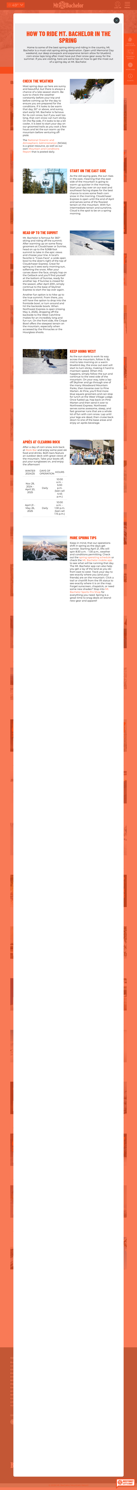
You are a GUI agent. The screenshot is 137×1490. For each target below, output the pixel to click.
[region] (68, 749)
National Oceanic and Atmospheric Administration (40, 142)
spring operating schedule (95, 557)
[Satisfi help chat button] (126, 1484)
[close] (117, 20)
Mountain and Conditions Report (41, 150)
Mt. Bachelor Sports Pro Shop (89, 591)
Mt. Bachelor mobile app (97, 560)
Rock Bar (31, 450)
